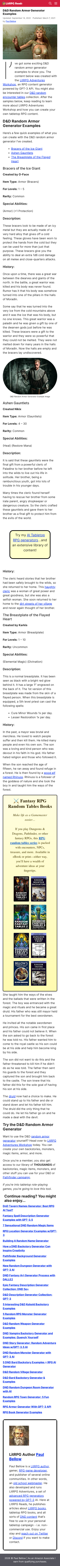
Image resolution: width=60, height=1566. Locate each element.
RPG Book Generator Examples (22, 1412)
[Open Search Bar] (50, 3)
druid (12, 1096)
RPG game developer (33, 1470)
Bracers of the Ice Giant (26, 148)
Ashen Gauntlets (22, 153)
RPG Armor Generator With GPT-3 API (27, 1406)
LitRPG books (37, 1508)
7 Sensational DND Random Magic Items (28, 1225)
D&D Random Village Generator (23, 1372)
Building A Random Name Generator (26, 1240)
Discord (18, 1537)
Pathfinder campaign (16, 1177)
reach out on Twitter (34, 1533)
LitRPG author (40, 1466)
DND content (28, 1516)
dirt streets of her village (36, 603)
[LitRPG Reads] (12, 3)
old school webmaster (27, 1483)
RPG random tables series (27, 840)
